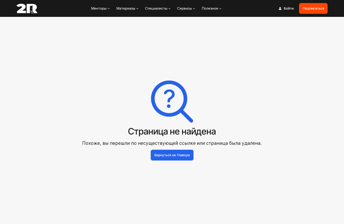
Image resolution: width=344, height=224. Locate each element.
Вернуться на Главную (172, 155)
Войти (289, 8)
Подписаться (313, 8)
